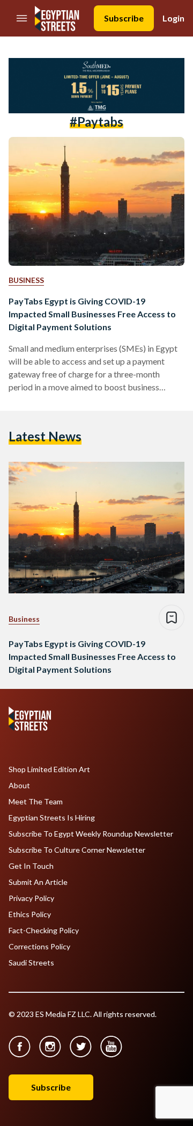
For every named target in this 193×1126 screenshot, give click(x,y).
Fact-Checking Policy (44, 930)
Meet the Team (36, 801)
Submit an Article (38, 882)
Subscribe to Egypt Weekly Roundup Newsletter (91, 834)
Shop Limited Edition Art (49, 769)
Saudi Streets (31, 962)
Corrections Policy (39, 946)
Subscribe (124, 18)
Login (173, 18)
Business (26, 280)
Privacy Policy (31, 898)
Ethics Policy (30, 914)
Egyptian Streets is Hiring (52, 817)
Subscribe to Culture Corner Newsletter (77, 850)
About (19, 785)
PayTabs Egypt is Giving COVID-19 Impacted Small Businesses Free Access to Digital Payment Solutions (92, 314)
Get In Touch (31, 866)
